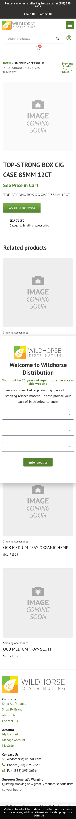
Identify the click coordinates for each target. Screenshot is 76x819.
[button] (70, 25)
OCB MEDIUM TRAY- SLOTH (28, 649)
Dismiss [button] (39, 815)
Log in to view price (21, 207)
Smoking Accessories (29, 63)
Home (7, 63)
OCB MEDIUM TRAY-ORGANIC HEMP (35, 547)
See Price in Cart (20, 185)
